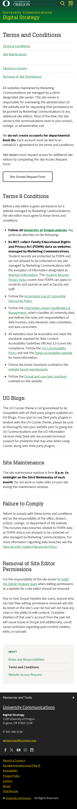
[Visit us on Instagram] (25, 750)
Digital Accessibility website (53, 353)
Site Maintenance (14, 54)
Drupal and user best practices (45, 376)
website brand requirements (28, 369)
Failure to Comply (15, 68)
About (12, 652)
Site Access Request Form (27, 176)
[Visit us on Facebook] (5, 750)
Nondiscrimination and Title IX (21, 766)
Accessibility (10, 771)
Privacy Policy (11, 776)
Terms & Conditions (16, 46)
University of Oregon (18, 798)
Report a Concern (14, 760)
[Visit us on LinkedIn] (32, 750)
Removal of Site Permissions (22, 76)
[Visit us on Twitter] (11, 750)
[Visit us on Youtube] (18, 750)
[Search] (62, 3)
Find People (10, 791)
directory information (23, 275)
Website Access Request (25, 674)
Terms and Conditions (23, 667)
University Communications (29, 707)
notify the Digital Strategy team (36, 581)
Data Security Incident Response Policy (30, 546)
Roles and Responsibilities (26, 659)
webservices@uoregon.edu (19, 740)
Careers (7, 781)
